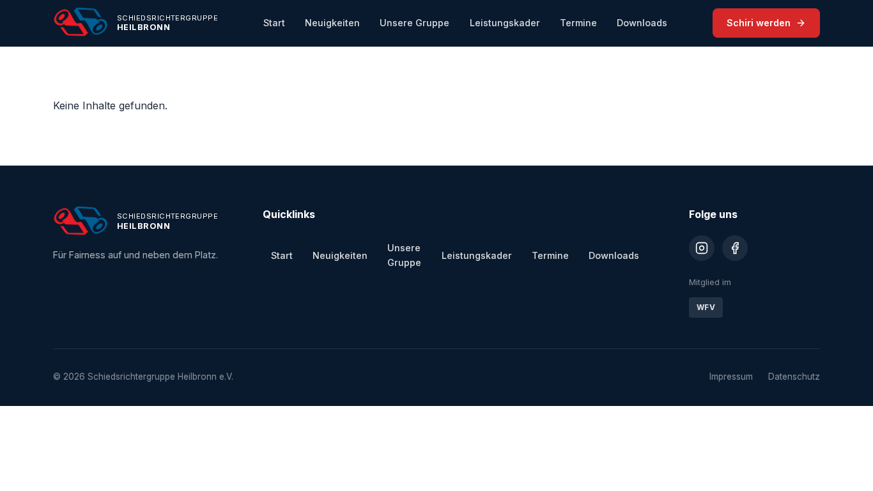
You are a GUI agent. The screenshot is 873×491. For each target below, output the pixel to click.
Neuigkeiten (332, 22)
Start (274, 22)
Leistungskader (505, 22)
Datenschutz (794, 376)
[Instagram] (702, 248)
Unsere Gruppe (414, 22)
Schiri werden (759, 22)
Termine (578, 22)
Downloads (642, 22)
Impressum (731, 376)
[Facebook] (735, 248)
